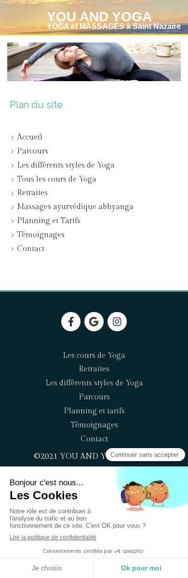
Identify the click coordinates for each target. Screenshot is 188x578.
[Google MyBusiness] (94, 321)
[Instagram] (117, 321)
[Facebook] (71, 321)
